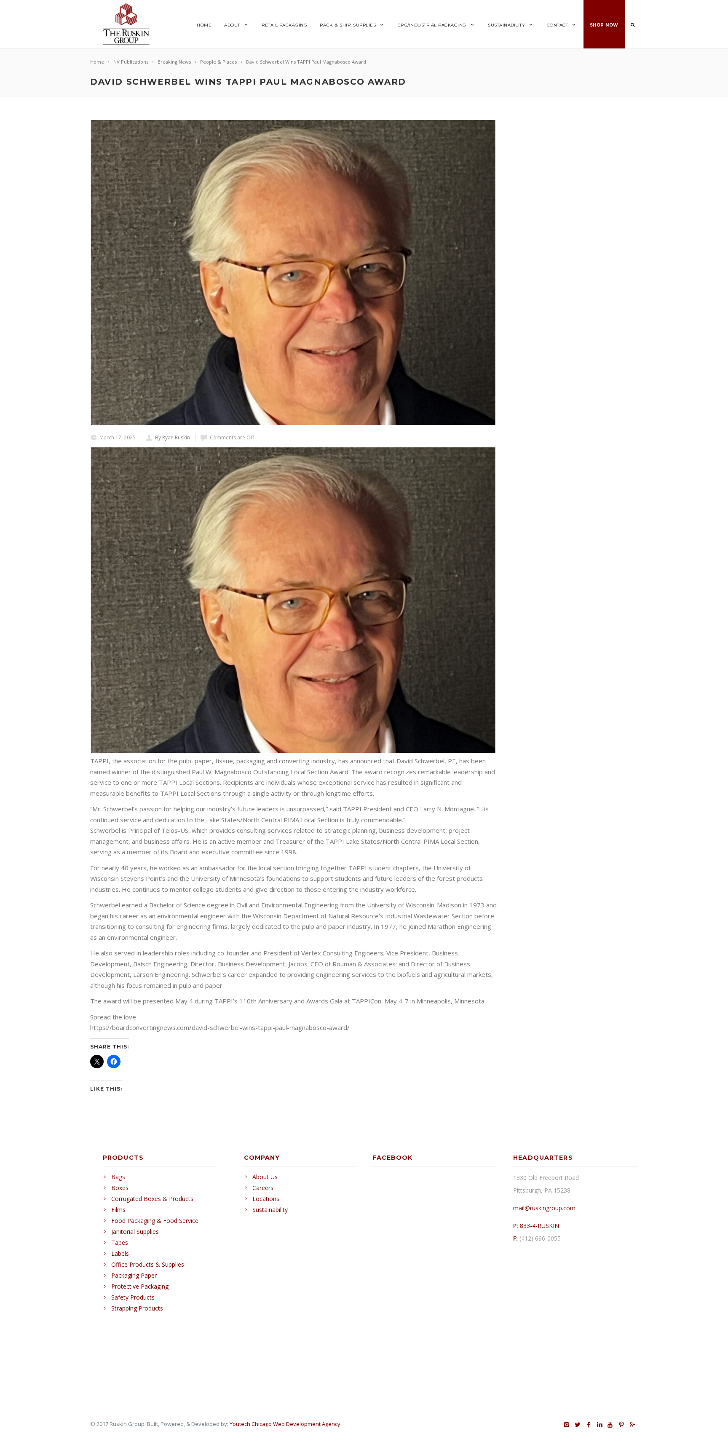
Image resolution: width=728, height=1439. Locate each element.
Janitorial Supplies (135, 1232)
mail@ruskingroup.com (544, 1208)
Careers (262, 1188)
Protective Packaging (140, 1286)
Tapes (119, 1242)
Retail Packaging (284, 25)
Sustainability (506, 25)
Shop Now (604, 25)
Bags (118, 1177)
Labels (120, 1253)
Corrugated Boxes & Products (152, 1199)
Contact (557, 25)
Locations (265, 1199)
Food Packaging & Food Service (154, 1221)
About (232, 25)
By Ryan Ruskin (172, 437)
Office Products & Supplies (147, 1264)
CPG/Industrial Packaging (432, 25)
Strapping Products (137, 1308)
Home (204, 25)
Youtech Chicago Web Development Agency (285, 1424)
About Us (265, 1177)
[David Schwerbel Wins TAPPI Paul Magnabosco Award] (293, 272)
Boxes (119, 1188)
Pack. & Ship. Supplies (348, 25)
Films (118, 1210)
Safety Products (133, 1297)
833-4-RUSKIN (539, 1226)
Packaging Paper (134, 1275)
